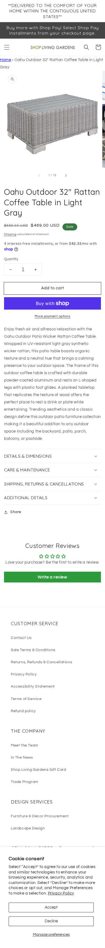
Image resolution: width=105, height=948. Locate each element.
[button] (7, 47)
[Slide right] (66, 175)
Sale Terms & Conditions (33, 650)
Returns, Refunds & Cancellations (41, 662)
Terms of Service (26, 699)
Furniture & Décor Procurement (40, 816)
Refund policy (23, 711)
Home (5, 60)
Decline (51, 921)
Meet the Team (24, 745)
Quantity (11, 259)
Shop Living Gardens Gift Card (38, 770)
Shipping (10, 234)
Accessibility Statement (33, 686)
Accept (51, 907)
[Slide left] (39, 175)
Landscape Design (28, 828)
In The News (22, 757)
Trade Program (24, 782)
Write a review (52, 577)
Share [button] (15, 512)
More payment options (52, 316)
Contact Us (21, 638)
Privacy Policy (61, 893)
